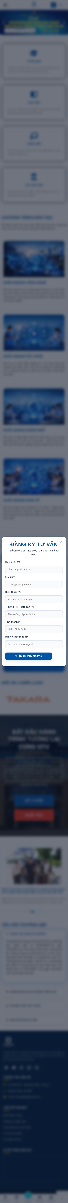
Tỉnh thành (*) (13, 621)
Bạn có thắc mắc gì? (16, 636)
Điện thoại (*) (13, 592)
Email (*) (10, 577)
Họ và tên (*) (12, 562)
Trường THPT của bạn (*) (19, 606)
